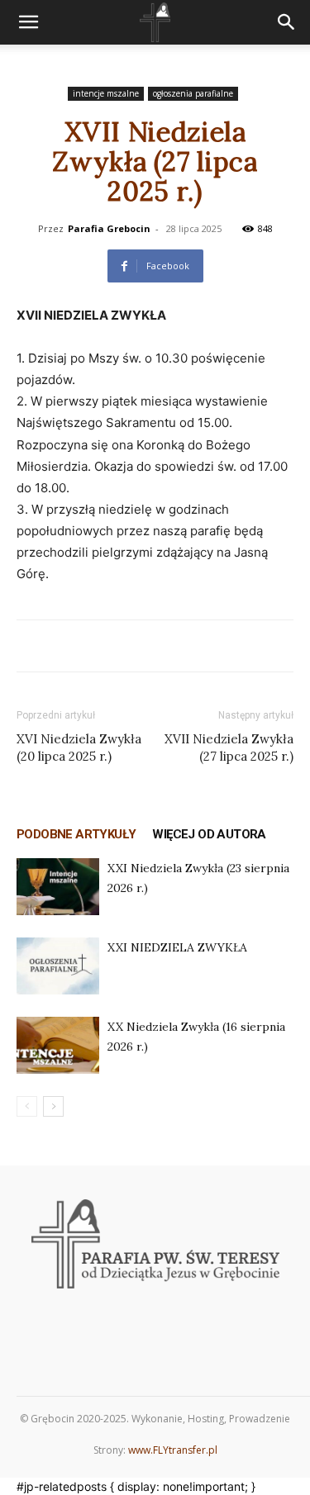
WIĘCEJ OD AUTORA (208, 834)
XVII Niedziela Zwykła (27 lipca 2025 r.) (229, 747)
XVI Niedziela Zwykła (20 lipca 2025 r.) (79, 747)
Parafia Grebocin (109, 228)
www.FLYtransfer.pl (172, 1450)
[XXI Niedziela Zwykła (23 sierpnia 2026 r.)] (58, 886)
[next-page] (53, 1106)
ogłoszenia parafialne (193, 93)
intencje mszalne (106, 93)
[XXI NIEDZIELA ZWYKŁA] (58, 965)
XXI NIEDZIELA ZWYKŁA (177, 947)
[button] (28, 22)
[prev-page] (27, 1106)
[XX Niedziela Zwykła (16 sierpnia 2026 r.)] (58, 1045)
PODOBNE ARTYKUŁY (76, 834)
